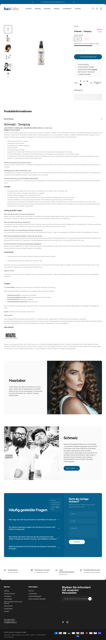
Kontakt (6, 611)
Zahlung (6, 591)
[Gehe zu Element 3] (8, 57)
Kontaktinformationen (41, 634)
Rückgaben (7, 596)
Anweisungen (32, 593)
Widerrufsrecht (7, 634)
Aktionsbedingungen (34, 596)
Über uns (31, 591)
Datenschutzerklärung (17, 634)
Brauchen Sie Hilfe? (97, 82)
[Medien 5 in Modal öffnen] (41, 53)
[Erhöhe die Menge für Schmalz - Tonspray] (84, 51)
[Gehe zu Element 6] (8, 76)
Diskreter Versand (9, 593)
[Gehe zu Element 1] (8, 39)
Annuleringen (8, 599)
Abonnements (8, 606)
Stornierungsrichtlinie (9, 637)
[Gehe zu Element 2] (8, 48)
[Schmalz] (53, 336)
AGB (24, 634)
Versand (27, 634)
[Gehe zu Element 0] (8, 29)
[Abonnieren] (90, 598)
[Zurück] (32, 2)
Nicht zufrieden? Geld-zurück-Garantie (13, 602)
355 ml (86, 39)
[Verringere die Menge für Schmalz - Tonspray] (76, 51)
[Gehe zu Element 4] (8, 67)
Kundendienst (13, 570)
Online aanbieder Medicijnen (37, 599)
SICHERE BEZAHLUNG (92, 570)
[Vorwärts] (73, 2)
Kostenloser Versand (42, 570)
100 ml (78, 39)
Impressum (32, 634)
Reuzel (76, 26)
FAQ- (57, 507)
